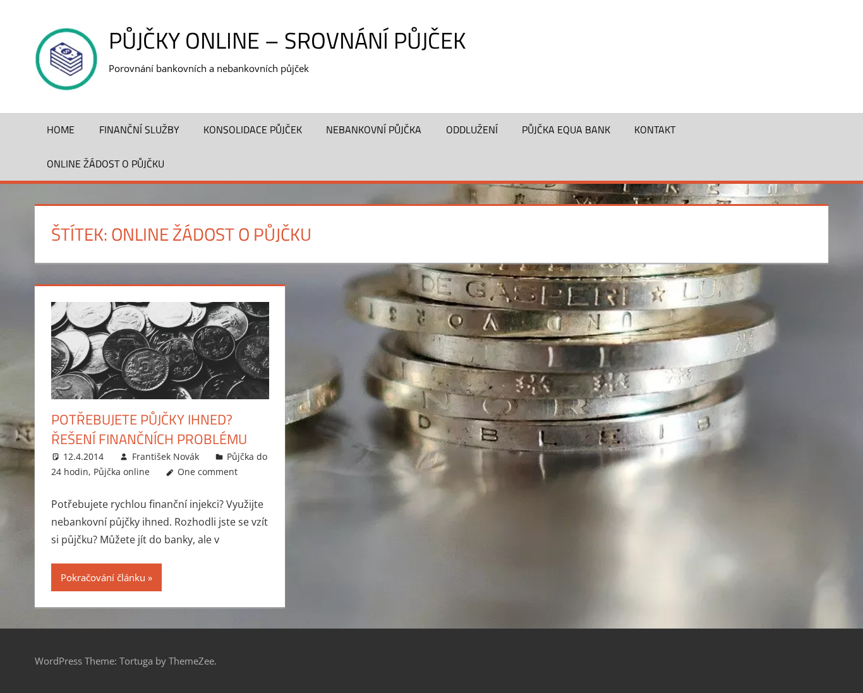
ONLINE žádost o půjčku (105, 163)
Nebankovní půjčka (373, 129)
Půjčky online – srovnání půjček (287, 40)
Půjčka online (122, 472)
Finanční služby (139, 129)
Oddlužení (472, 129)
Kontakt (654, 129)
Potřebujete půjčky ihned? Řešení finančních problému (149, 429)
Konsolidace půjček (252, 129)
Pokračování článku (103, 577)
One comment (208, 472)
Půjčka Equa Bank (566, 129)
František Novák (165, 456)
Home (61, 129)
